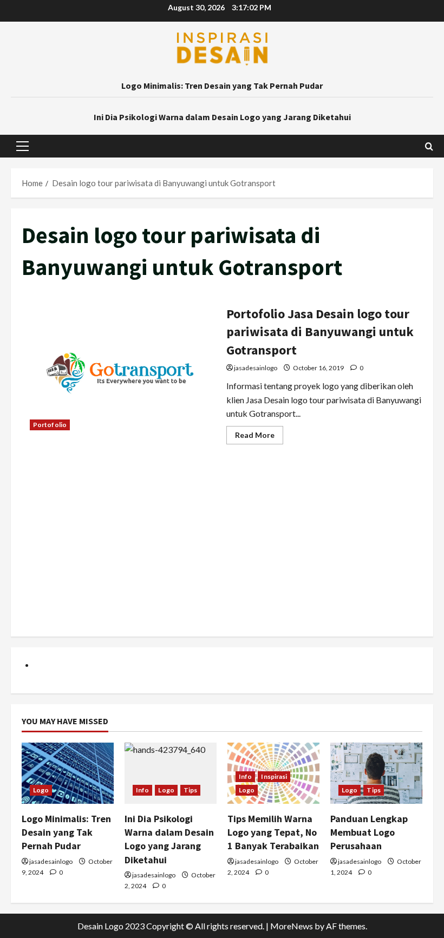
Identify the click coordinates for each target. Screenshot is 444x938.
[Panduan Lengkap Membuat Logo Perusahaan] (376, 773)
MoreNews (291, 926)
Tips (190, 790)
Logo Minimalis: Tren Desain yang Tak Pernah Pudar (222, 85)
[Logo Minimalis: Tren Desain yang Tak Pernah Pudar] (68, 773)
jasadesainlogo (255, 368)
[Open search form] (429, 146)
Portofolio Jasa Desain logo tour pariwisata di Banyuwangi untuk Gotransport (120, 372)
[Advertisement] (222, 550)
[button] (22, 146)
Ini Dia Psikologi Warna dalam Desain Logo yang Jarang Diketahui (222, 116)
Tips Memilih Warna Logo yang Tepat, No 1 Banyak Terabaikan (273, 832)
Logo (41, 790)
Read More (259, 437)
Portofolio (50, 425)
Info (142, 790)
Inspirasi (274, 776)
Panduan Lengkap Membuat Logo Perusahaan (369, 832)
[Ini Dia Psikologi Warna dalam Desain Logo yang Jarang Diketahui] (171, 773)
